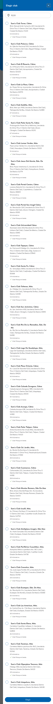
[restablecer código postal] (8, 15)
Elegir (28, 699)
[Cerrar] (48, 5)
